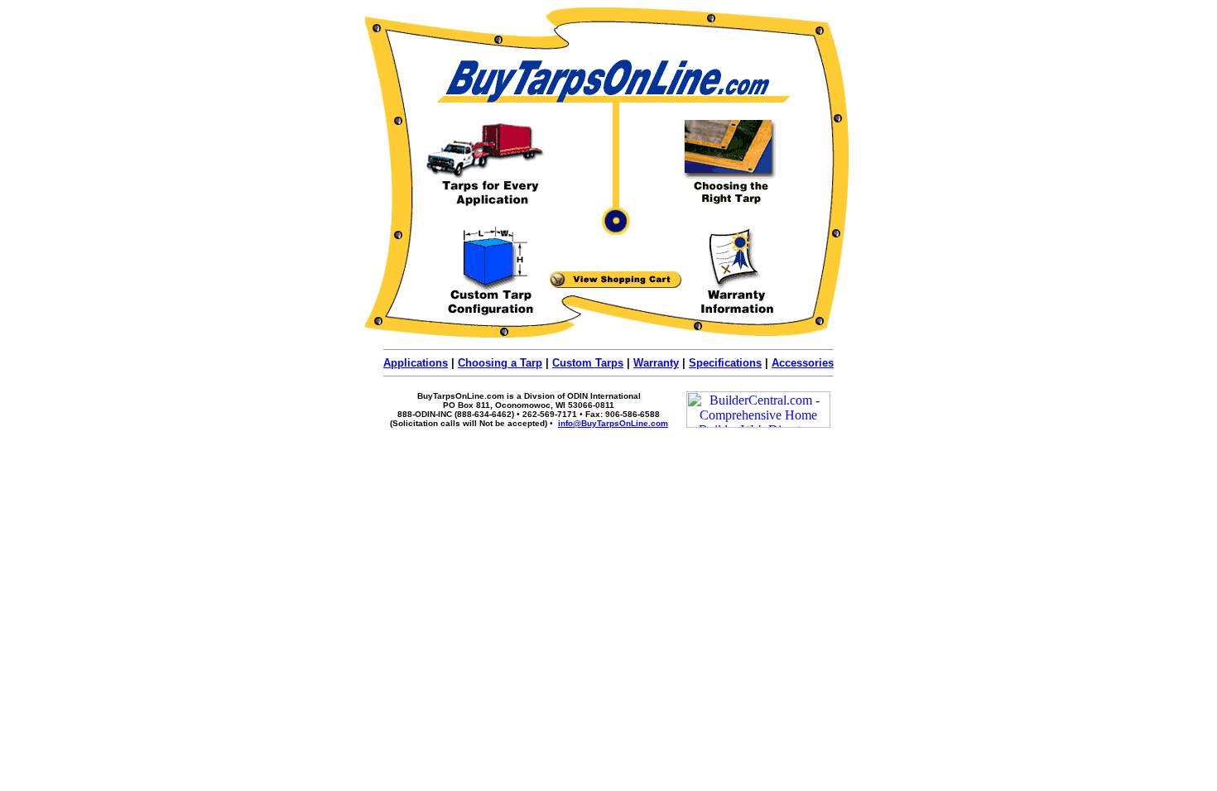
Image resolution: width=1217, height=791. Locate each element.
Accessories (803, 363)
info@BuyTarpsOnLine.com (613, 423)
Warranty (656, 363)
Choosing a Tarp (500, 363)
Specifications (725, 363)
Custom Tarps (587, 363)
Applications (415, 363)
